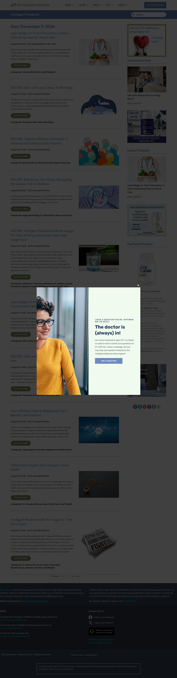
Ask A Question (108, 361)
